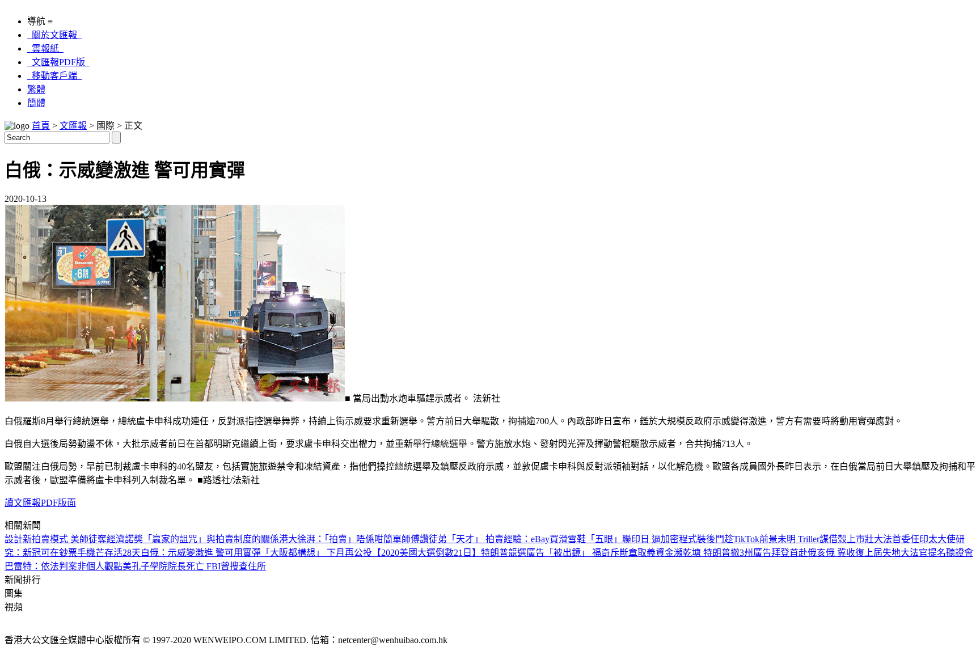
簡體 (36, 103)
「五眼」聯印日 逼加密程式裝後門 (655, 539)
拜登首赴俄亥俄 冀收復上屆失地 (836, 552)
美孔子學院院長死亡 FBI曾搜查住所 (194, 566)
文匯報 (73, 125)
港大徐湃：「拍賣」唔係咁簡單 (340, 539)
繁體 (36, 89)
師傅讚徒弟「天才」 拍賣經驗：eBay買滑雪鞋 (494, 539)
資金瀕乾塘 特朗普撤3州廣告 (713, 552)
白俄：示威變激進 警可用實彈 (201, 552)
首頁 (41, 125)
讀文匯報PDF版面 (40, 503)
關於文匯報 (54, 35)
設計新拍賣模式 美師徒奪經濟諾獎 (74, 539)
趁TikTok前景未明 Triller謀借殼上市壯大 (803, 539)
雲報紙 (45, 48)
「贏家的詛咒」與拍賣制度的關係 (211, 539)
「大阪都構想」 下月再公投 (316, 552)
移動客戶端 (54, 76)
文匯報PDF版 (58, 62)
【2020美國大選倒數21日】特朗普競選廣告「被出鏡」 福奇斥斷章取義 (514, 552)
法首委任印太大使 (919, 539)
